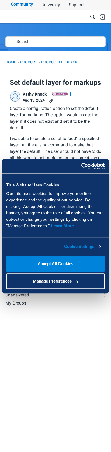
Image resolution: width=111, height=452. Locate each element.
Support (76, 4)
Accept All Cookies (55, 263)
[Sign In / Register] (102, 16)
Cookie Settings (79, 246)
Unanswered (55, 295)
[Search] (93, 16)
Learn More (62, 225)
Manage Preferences (52, 281)
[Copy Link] (51, 100)
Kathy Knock (35, 94)
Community (22, 4)
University (50, 4)
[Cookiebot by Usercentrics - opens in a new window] (81, 166)
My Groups (15, 303)
